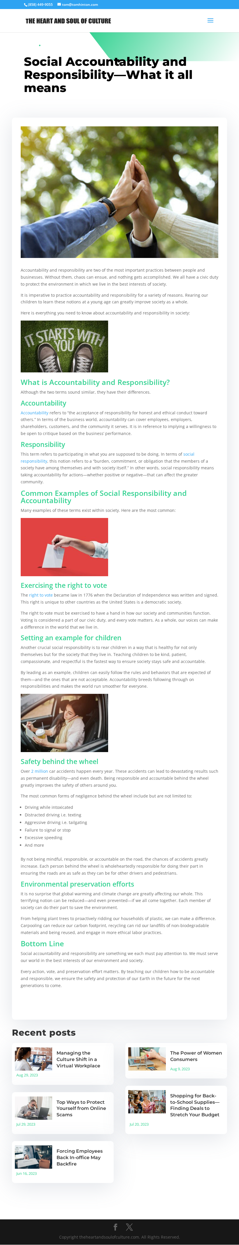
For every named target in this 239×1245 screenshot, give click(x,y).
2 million (39, 771)
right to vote (41, 595)
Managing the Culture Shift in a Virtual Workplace (78, 1059)
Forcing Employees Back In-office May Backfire (80, 1157)
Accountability (34, 412)
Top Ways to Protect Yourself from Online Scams (81, 1108)
